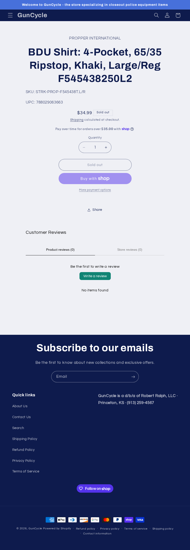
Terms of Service (25, 471)
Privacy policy (110, 528)
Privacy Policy (23, 460)
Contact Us (21, 417)
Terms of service (136, 528)
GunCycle (35, 528)
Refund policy (85, 528)
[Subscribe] (133, 376)
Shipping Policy (24, 439)
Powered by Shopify (57, 528)
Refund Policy (23, 450)
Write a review (95, 276)
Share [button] (97, 210)
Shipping (77, 119)
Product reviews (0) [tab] (60, 249)
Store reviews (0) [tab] (129, 249)
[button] (10, 15)
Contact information (97, 533)
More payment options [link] (95, 190)
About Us (20, 406)
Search (18, 428)
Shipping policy (163, 528)
